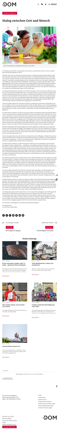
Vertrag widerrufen (9, 427)
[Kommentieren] (42, 4)
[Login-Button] (45, 4)
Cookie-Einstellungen (45, 407)
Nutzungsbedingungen (45, 405)
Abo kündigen (7, 418)
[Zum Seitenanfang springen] (56, 386)
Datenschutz (42, 399)
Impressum (42, 397)
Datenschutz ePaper (44, 401)
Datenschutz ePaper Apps (46, 403)
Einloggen (5, 370)
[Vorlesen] (56, 179)
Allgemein (13, 13)
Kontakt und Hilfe (8, 416)
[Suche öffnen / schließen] (38, 4)
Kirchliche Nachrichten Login (9, 421)
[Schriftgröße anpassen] (56, 175)
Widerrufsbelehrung (8, 424)
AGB (39, 395)
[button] (3, 215)
